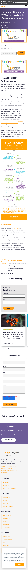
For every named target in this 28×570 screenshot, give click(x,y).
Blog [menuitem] (4, 542)
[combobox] (20, 2)
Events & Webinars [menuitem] (7, 539)
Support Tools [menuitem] (6, 536)
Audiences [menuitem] (5, 503)
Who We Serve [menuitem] (6, 497)
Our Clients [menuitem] (5, 500)
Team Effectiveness (8, 329)
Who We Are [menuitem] (6, 524)
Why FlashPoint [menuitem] (7, 518)
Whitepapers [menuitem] (6, 545)
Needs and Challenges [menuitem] (8, 506)
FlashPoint (16, 228)
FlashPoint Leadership (9, 23)
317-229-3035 (5, 3)
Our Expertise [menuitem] (6, 485)
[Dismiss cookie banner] (23, 549)
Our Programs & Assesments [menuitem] (9, 488)
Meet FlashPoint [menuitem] (7, 515)
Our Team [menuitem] (5, 521)
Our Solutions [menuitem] (6, 482)
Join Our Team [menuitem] (6, 527)
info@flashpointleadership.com (7, 1)
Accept (19, 564)
